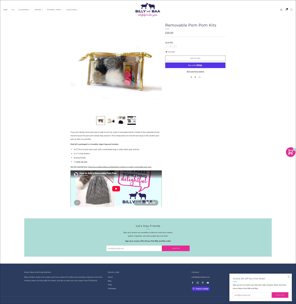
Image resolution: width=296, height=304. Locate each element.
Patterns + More (53, 10)
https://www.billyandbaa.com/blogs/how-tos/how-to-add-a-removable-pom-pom (119, 167)
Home (5, 10)
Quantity (169, 42)
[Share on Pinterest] (195, 77)
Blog (109, 281)
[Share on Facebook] (191, 77)
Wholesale (112, 288)
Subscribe (280, 295)
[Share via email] (199, 77)
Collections (71, 10)
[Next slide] (157, 68)
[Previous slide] (75, 68)
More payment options (195, 71)
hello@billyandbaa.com (201, 277)
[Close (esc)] (289, 277)
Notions (38, 10)
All (13, 10)
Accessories (23, 10)
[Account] (281, 9)
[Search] (291, 9)
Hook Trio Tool (81, 162)
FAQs (110, 285)
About (110, 277)
